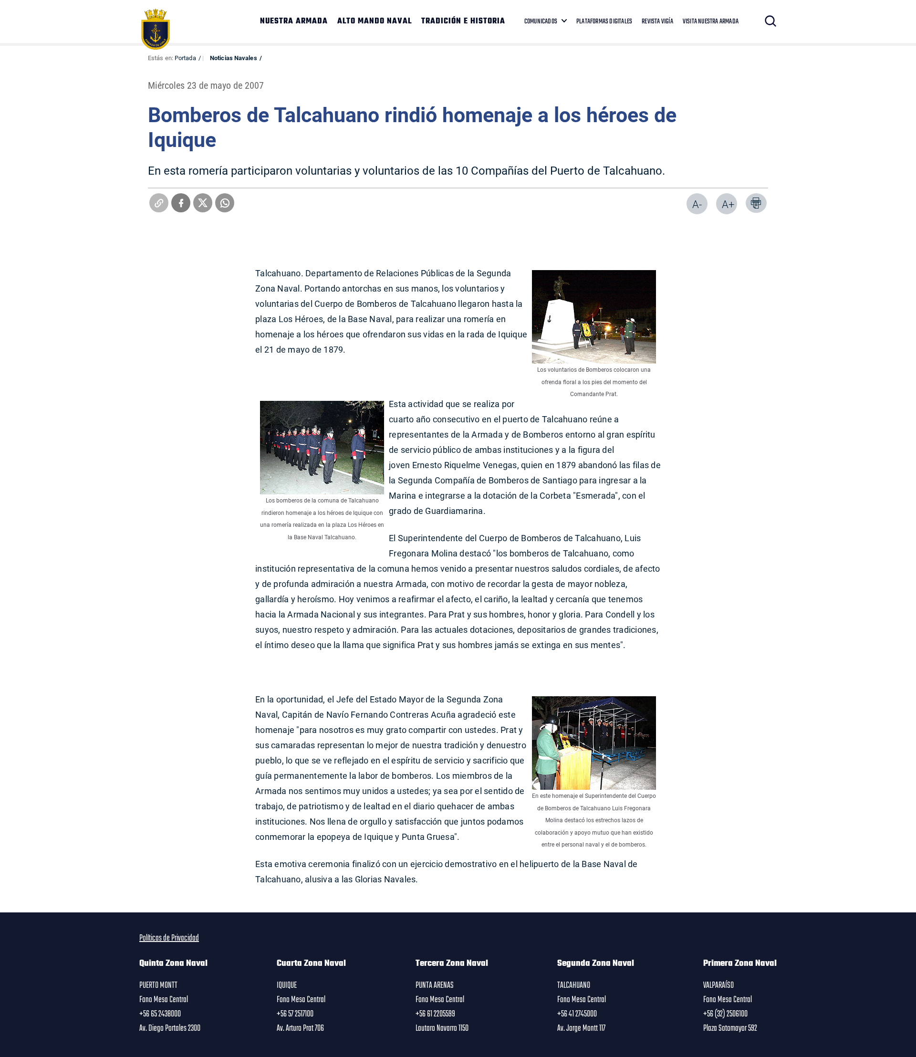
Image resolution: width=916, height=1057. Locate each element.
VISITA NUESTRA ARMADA (711, 21)
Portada (185, 57)
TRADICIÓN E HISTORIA (463, 21)
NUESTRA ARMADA (294, 21)
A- (697, 204)
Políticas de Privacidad (169, 938)
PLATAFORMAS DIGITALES (604, 21)
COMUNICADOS (540, 21)
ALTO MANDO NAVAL (374, 21)
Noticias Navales (233, 57)
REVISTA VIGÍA (657, 21)
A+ (728, 204)
